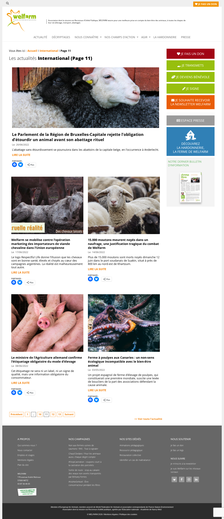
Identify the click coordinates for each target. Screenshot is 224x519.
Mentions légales (26, 460)
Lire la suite (21, 155)
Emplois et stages (26, 455)
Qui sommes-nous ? (27, 445)
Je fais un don (177, 445)
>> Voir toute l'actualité (148, 418)
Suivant (69, 414)
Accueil (32, 51)
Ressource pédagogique (131, 450)
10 (40, 414)
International (49, 51)
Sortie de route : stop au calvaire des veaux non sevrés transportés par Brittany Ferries (85, 473)
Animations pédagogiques (132, 445)
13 (59, 414)
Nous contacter (25, 450)
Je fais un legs (177, 450)
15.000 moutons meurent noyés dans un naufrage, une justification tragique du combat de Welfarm (123, 244)
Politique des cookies (128, 514)
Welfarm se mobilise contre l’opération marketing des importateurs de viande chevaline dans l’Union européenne (40, 244)
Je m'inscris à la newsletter (183, 463)
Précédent (17, 414)
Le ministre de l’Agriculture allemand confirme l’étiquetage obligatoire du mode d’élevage (46, 359)
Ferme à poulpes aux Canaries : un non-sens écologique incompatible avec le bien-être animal (121, 361)
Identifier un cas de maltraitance (135, 460)
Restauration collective (130, 455)
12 (53, 414)
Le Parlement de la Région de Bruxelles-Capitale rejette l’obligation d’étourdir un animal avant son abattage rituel (78, 137)
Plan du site (23, 465)
